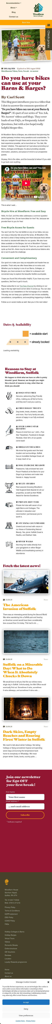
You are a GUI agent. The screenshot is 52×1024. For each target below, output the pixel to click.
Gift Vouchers (10, 952)
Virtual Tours (9, 938)
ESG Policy (9, 917)
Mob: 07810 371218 (12, 903)
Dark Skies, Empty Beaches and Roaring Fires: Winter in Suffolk (24, 735)
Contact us (13, 16)
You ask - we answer (30, 71)
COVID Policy (10, 920)
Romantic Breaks (11, 945)
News (20, 71)
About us (8, 976)
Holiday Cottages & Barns (14, 931)
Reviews (8, 955)
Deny (26, 1009)
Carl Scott (15, 96)
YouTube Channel (26, 286)
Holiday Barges (10, 935)
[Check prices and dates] (48, 25)
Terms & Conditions (12, 910)
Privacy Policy (30, 1021)
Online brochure (11, 948)
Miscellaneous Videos (9, 71)
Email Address (12, 801)
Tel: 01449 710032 (12, 900)
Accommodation (13, 3)
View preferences (26, 1015)
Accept (26, 1002)
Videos (7, 942)
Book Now (26, 22)
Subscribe (25, 814)
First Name (10, 792)
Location (8, 958)
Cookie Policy (20, 1021)
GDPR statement (11, 914)
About (12, 7)
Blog (14, 12)
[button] (48, 982)
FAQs (7, 924)
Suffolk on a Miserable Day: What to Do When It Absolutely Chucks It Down (23, 670)
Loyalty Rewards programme (16, 962)
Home (7, 969)
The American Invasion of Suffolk (19, 606)
